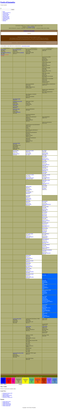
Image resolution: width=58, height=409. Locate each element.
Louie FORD (44, 172)
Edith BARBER (45, 153)
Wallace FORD (28, 268)
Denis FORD (44, 185)
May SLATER (44, 201)
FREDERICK (25, 379)
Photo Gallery (5, 19)
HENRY (8, 380)
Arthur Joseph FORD (30, 277)
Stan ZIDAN (44, 231)
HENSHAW (18, 112)
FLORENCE (37, 379)
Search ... (2, 384)
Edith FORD (44, 161)
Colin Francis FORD (29, 260)
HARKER (22, 52)
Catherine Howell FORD (17, 101)
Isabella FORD (28, 198)
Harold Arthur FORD (30, 150)
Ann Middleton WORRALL (6, 52)
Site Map (4, 20)
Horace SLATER (45, 206)
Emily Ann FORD (16, 109)
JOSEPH (54, 379)
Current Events (5, 13)
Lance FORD (28, 263)
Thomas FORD (31, 27)
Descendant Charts (6, 16)
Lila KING (44, 188)
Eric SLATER (44, 212)
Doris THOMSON (45, 233)
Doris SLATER (45, 228)
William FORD (28, 186)
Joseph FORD (3, 49)
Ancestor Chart (5, 15)
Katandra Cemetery (6, 18)
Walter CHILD (15, 104)
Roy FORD (44, 150)
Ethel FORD (28, 201)
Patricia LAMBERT (45, 247)
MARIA (49, 380)
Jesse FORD (28, 195)
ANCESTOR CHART (26, 46)
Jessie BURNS (28, 192)
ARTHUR (25, 380)
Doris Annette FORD (30, 274)
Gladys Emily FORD (46, 180)
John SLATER (45, 217)
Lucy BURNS (28, 153)
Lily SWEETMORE (46, 177)
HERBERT (55, 380)
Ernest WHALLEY (45, 183)
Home (4, 11)
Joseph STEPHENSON (46, 204)
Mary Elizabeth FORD (17, 49)
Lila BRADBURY (29, 258)
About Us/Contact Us (6, 12)
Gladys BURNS (29, 189)
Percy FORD (44, 156)
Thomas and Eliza (6, 17)
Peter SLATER (28, 204)
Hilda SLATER (45, 209)
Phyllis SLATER (45, 222)
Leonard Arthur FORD (17, 318)
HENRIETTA (37, 380)
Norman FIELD (45, 236)
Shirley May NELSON (46, 253)
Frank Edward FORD (46, 174)
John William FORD (16, 98)
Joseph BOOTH (45, 170)
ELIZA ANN (13, 380)
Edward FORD (15, 150)
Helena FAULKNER (30, 271)
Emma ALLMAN (16, 153)
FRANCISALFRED (32, 380)
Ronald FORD (44, 279)
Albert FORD (28, 255)
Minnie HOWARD (45, 159)
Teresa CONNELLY (46, 220)
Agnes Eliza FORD (16, 143)
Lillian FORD (30, 233)
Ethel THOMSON (45, 239)
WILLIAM (9, 379)
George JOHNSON (45, 164)
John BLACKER (45, 242)
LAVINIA (49, 379)
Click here (2, 54)
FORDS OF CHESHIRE (29, 31)
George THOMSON (29, 236)
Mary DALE (44, 215)
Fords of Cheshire (6, 14)
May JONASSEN (29, 266)
